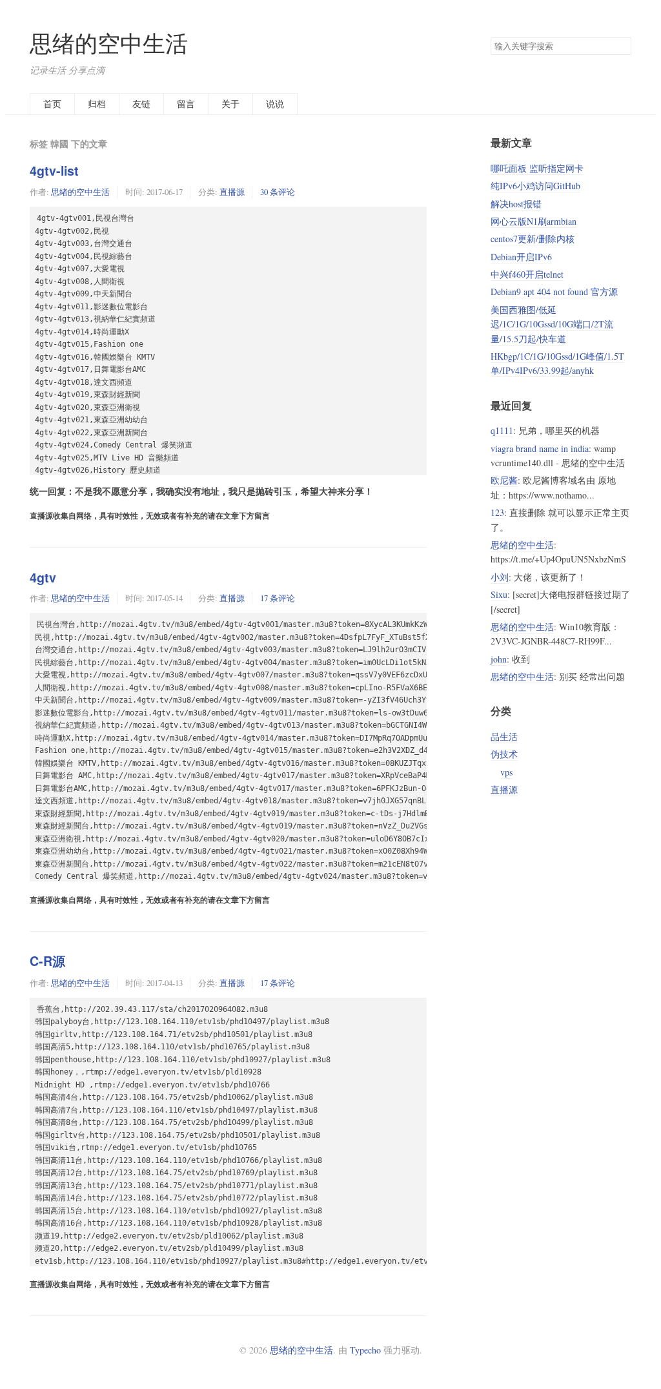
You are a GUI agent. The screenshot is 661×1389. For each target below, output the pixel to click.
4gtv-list (54, 170)
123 (497, 512)
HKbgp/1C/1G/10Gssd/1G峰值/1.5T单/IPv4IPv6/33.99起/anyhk (557, 363)
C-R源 (47, 961)
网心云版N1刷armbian (533, 221)
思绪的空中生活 (109, 43)
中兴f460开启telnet (527, 274)
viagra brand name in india (540, 448)
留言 (186, 104)
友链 (141, 104)
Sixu (499, 594)
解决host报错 (516, 204)
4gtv (43, 577)
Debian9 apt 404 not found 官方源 (554, 291)
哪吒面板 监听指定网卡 (537, 168)
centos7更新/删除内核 (533, 238)
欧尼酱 (504, 480)
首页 (52, 104)
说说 (275, 104)
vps (506, 772)
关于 (230, 104)
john (499, 659)
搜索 (621, 46)
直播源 (232, 192)
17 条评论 (277, 598)
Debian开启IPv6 (521, 257)
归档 (97, 104)
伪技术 (504, 754)
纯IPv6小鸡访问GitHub (535, 186)
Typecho (365, 1350)
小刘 (500, 577)
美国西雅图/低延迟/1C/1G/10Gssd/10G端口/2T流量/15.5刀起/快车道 (552, 324)
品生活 (504, 736)
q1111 (502, 430)
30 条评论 (277, 192)
